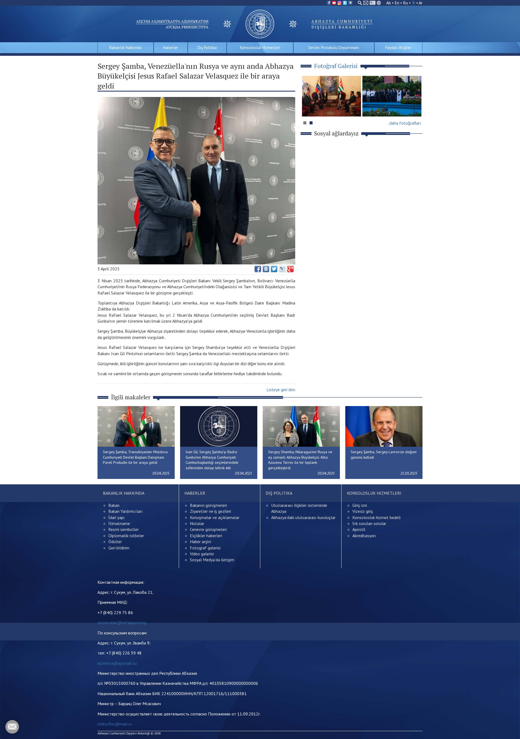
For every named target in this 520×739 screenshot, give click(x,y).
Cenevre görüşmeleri (208, 529)
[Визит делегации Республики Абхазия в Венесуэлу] (331, 96)
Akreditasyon (364, 535)
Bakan (113, 505)
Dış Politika (207, 47)
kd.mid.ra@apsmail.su (117, 663)
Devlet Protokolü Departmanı (333, 47)
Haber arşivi (200, 541)
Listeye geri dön (280, 389)
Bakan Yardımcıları (125, 511)
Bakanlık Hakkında (125, 47)
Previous (308, 106)
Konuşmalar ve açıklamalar (214, 517)
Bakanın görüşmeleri (208, 505)
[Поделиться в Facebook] (258, 269)
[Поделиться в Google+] (290, 269)
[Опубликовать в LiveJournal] (282, 269)
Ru (405, 2)
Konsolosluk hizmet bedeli (376, 517)
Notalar (197, 523)
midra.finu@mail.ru (115, 724)
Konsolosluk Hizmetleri (260, 47)
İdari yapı (116, 517)
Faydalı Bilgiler (398, 47)
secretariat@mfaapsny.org (122, 622)
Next (415, 106)
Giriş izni (359, 505)
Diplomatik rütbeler (126, 535)
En (397, 2)
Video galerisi (202, 553)
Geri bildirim (118, 547)
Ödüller (115, 541)
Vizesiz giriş (362, 511)
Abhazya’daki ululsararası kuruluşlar (303, 517)
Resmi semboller (123, 529)
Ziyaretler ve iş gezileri (210, 511)
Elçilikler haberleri (206, 535)
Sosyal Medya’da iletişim (212, 559)
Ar (420, 2)
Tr (413, 2)
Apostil (358, 529)
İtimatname (119, 523)
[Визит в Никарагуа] (391, 96)
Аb (388, 2)
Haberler (170, 47)
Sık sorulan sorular (369, 523)
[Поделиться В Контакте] (266, 269)
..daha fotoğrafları (404, 123)
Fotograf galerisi (205, 547)
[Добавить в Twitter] (274, 269)
